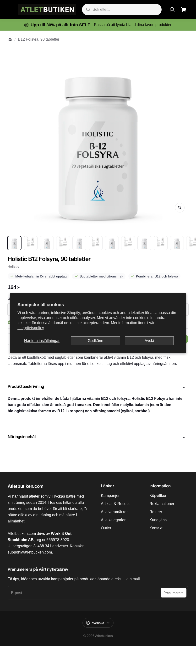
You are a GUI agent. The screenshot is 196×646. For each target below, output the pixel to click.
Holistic (13, 266)
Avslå (149, 341)
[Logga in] (172, 9)
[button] (98, 387)
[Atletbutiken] (47, 9)
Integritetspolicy (30, 328)
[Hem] (10, 39)
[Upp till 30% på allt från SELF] (98, 25)
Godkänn (95, 341)
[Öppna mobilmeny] (10, 9)
